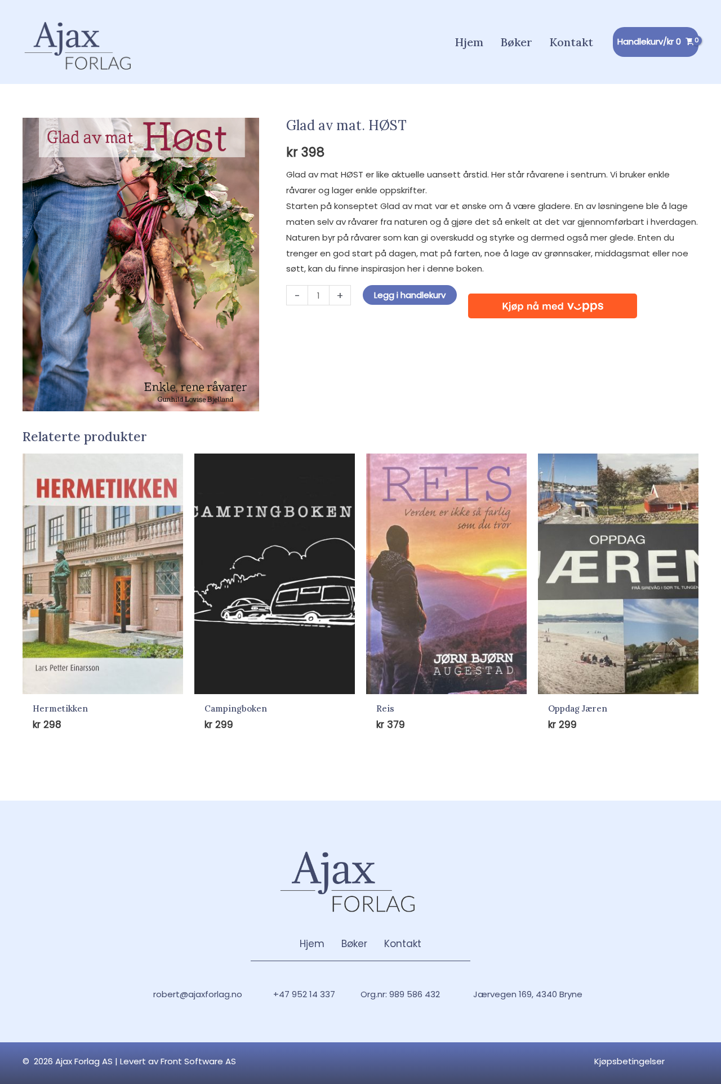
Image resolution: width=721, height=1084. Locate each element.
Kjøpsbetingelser (629, 1061)
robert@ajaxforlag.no (197, 994)
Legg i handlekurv (410, 295)
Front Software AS (198, 1061)
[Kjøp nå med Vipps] (552, 301)
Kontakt (402, 943)
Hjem (312, 943)
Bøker (354, 943)
